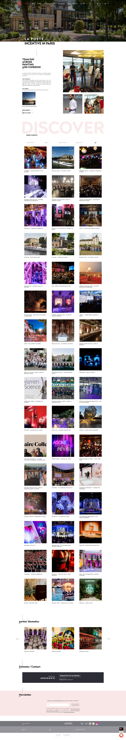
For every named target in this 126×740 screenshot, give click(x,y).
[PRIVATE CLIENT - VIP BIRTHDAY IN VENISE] (63, 330)
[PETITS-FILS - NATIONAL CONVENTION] (63, 417)
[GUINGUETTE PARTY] (90, 638)
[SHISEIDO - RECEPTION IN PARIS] (35, 244)
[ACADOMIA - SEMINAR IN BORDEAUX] (35, 561)
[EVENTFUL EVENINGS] (35, 638)
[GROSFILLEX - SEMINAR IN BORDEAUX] (35, 215)
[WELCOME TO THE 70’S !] (35, 532)
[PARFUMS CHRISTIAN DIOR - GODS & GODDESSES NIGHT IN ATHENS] (35, 474)
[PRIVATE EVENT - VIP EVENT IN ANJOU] (90, 244)
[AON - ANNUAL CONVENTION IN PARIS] (63, 273)
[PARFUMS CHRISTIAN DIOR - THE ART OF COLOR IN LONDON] (63, 302)
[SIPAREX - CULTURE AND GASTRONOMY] (90, 417)
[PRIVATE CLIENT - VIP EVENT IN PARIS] (63, 157)
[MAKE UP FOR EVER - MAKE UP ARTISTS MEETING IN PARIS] (35, 359)
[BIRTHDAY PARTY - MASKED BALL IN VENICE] (63, 590)
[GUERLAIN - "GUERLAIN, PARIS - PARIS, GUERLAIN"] (63, 561)
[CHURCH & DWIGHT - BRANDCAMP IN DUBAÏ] (35, 503)
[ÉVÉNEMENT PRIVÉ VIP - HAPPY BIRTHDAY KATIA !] (63, 359)
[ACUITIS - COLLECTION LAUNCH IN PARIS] (90, 215)
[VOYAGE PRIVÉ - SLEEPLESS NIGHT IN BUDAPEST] (35, 273)
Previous (18, 639)
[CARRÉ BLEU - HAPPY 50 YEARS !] (90, 359)
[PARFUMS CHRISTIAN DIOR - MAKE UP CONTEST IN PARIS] (63, 186)
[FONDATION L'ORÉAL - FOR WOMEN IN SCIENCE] (35, 388)
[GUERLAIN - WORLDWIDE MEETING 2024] (90, 532)
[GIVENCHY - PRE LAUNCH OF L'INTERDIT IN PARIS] (63, 215)
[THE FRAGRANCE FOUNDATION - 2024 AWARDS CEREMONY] (90, 503)
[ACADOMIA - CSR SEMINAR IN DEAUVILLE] (63, 474)
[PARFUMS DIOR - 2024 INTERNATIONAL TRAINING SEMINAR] (63, 532)
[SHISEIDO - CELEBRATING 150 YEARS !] (35, 417)
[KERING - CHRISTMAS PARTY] (35, 590)
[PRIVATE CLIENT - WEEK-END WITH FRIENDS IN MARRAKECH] (35, 302)
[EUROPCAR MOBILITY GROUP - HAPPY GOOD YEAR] (90, 446)
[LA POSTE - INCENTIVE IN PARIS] (63, 244)
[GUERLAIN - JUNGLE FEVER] (90, 590)
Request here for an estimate (70, 676)
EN (105, 3)
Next (108, 639)
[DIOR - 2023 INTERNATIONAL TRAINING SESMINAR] (90, 561)
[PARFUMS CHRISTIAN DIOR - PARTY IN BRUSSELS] (90, 330)
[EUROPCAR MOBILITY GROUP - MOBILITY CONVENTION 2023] (63, 388)
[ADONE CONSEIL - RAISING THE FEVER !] (63, 446)
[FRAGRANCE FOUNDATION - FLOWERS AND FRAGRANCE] (90, 474)
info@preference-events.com (66, 679)
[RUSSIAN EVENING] (63, 638)
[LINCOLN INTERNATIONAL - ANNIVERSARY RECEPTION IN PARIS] (90, 186)
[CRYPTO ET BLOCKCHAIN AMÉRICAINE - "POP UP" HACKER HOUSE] (90, 388)
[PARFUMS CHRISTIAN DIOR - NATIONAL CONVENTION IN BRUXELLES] (35, 186)
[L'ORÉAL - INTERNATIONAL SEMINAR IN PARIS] (90, 302)
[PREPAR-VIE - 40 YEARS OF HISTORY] (63, 503)
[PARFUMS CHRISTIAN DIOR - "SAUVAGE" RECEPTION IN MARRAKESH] (90, 273)
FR (107, 3)
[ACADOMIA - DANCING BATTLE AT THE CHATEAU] (35, 157)
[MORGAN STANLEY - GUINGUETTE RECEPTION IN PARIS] (90, 157)
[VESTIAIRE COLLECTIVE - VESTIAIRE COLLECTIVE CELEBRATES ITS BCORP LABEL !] (35, 446)
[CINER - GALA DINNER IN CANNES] (35, 330)
